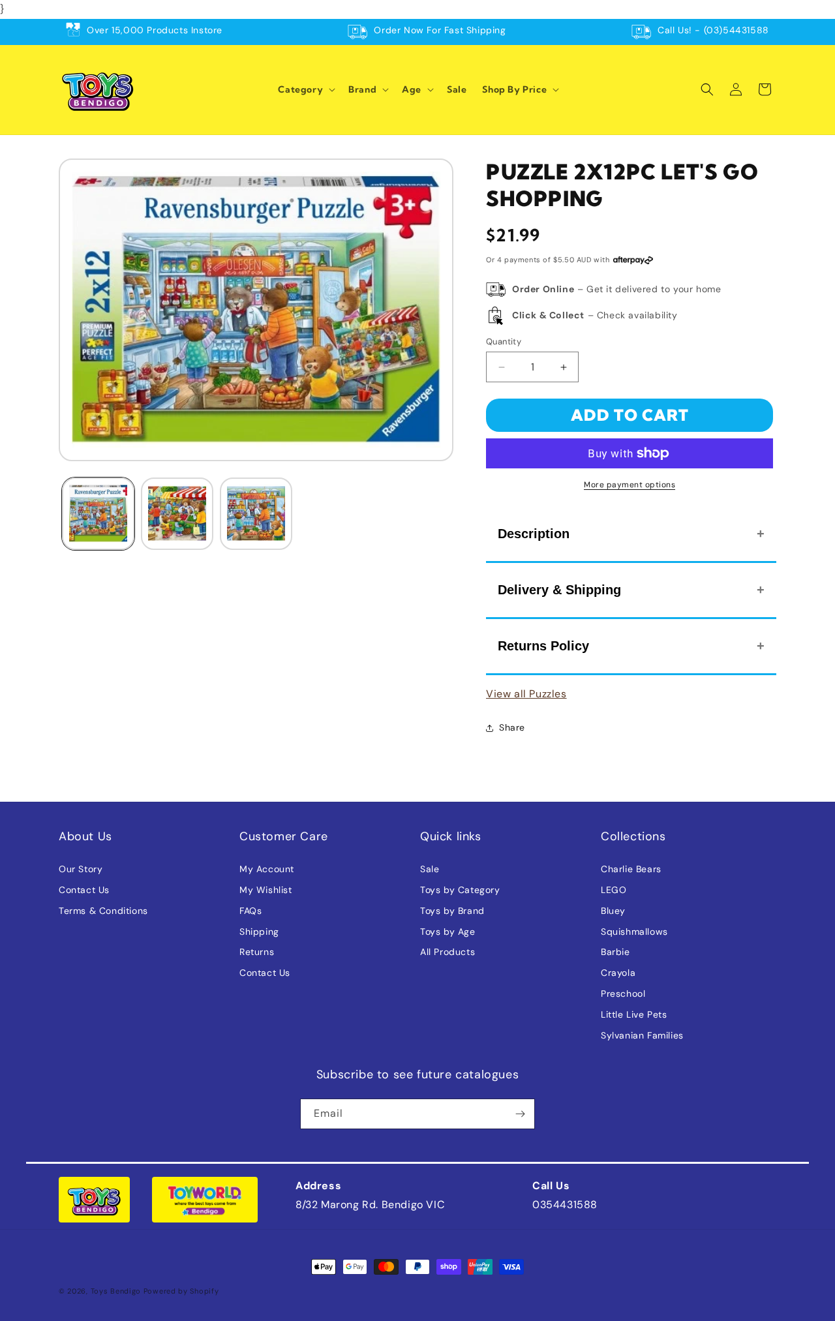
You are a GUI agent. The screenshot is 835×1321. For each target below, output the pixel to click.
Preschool (623, 993)
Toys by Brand (452, 911)
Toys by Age (448, 931)
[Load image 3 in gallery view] (256, 514)
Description (533, 533)
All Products (447, 952)
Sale (429, 869)
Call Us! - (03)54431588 (713, 30)
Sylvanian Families (642, 1035)
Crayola (618, 973)
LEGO (613, 890)
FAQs (250, 911)
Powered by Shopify (181, 1291)
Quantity (503, 341)
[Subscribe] (520, 1114)
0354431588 (565, 1204)
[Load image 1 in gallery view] (98, 514)
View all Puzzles (526, 694)
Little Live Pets (634, 1014)
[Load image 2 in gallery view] (177, 514)
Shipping (259, 931)
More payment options (629, 484)
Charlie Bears (631, 869)
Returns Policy (543, 646)
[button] (305, 89)
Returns (256, 952)
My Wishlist (265, 890)
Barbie (615, 952)
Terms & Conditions (103, 911)
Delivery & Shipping (559, 590)
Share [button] (512, 727)
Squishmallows (634, 931)
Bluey (613, 911)
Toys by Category (460, 890)
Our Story (80, 869)
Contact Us (84, 890)
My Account (266, 869)
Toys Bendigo (116, 1291)
